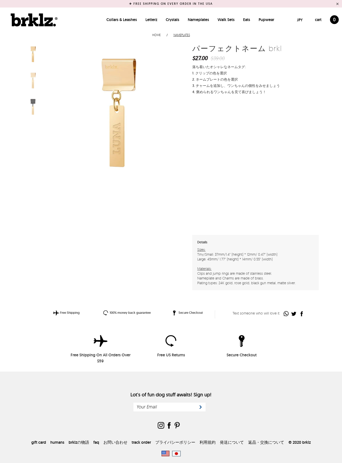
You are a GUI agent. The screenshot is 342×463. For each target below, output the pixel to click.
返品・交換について (266, 442)
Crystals (172, 19)
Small (226, 107)
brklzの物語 (79, 442)
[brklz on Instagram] (161, 425)
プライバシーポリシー (175, 442)
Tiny (211, 107)
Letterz (151, 19)
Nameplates (198, 19)
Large (241, 107)
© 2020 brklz (299, 442)
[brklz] (32, 20)
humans (57, 442)
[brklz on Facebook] (169, 425)
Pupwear (266, 19)
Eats (246, 19)
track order (141, 442)
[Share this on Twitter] (294, 313)
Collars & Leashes (121, 19)
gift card (38, 442)
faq (96, 442)
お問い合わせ (115, 442)
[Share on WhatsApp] (286, 313)
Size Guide (305, 107)
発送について (232, 442)
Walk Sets (226, 19)
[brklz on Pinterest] (177, 425)
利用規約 (208, 442)
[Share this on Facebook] (302, 313)
